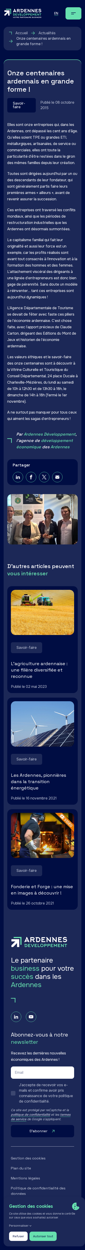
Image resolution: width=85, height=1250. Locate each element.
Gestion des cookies (28, 1158)
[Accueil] (23, 13)
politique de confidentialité (30, 1115)
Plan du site (21, 1168)
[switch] (42, 1093)
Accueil (21, 33)
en (56, 13)
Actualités (47, 33)
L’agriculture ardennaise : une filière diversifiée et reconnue (39, 670)
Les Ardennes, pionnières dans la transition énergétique (38, 781)
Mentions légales (25, 1178)
